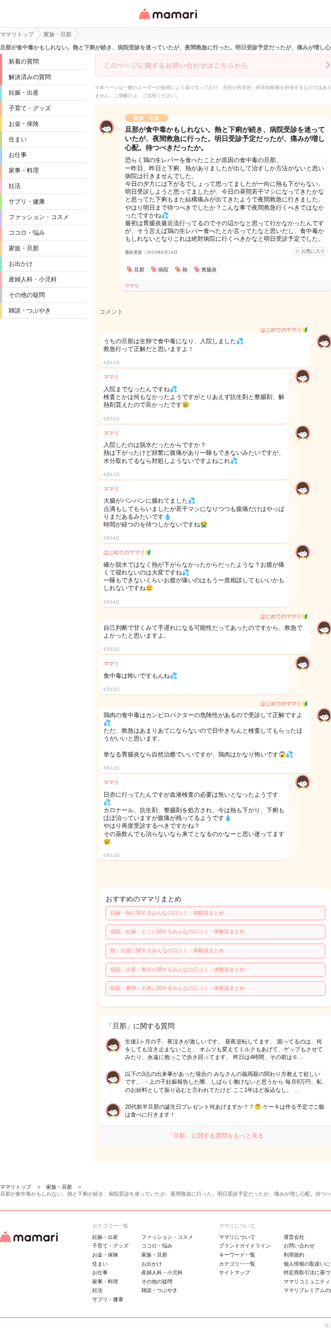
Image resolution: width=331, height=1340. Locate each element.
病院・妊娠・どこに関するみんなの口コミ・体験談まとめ (177, 931)
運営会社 (294, 1237)
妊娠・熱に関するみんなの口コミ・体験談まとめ (167, 913)
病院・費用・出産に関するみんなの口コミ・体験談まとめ (177, 988)
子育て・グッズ (30, 108)
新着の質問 (24, 61)
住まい (18, 139)
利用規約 (294, 1255)
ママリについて (237, 1237)
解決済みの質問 (30, 76)
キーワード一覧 (237, 1255)
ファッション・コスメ (39, 217)
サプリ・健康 (27, 201)
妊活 (15, 185)
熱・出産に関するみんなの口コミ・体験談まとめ (167, 951)
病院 (163, 270)
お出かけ (21, 263)
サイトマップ (234, 1273)
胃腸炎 (209, 270)
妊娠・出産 (24, 92)
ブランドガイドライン (245, 1246)
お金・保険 (24, 123)
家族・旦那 (24, 248)
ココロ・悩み (27, 232)
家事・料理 (24, 170)
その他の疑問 (27, 294)
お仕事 (18, 154)
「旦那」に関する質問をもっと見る (215, 1135)
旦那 (139, 270)
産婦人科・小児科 (33, 279)
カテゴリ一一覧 (237, 1264)
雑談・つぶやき (30, 310)
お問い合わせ (299, 1246)
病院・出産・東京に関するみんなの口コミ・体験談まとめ (177, 970)
